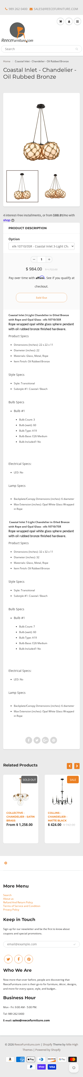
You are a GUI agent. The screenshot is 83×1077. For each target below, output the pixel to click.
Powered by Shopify (48, 1050)
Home (6, 61)
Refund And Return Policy (18, 902)
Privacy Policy (11, 909)
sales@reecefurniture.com (31, 1020)
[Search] (76, 49)
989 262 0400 (18, 9)
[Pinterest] (28, 959)
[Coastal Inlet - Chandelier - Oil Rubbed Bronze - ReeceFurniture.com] (41, 132)
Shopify (47, 1044)
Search (7, 895)
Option (14, 239)
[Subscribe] (74, 944)
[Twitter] (8, 959)
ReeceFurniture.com (27, 1044)
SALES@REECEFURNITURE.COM (56, 9)
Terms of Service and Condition (21, 906)
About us (8, 899)
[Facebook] (18, 959)
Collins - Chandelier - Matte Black (57, 816)
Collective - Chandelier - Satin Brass (20, 816)
